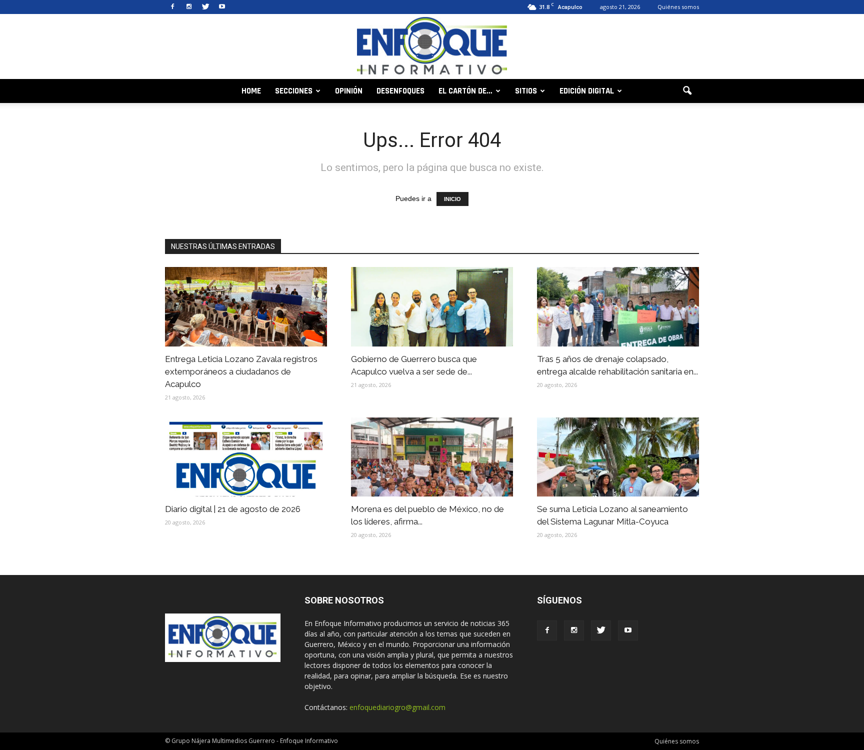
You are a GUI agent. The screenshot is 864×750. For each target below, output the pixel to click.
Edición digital (587, 91)
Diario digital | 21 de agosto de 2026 (232, 509)
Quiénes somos (678, 6)
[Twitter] (205, 7)
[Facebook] (172, 7)
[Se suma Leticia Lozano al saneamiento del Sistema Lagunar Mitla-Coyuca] (618, 457)
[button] (687, 91)
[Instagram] (189, 7)
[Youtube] (222, 7)
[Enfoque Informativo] (432, 47)
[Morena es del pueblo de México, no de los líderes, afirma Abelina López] (432, 457)
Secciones (293, 91)
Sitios (526, 91)
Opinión (348, 91)
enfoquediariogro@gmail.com (398, 707)
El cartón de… (465, 91)
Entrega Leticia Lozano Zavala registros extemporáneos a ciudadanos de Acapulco (241, 371)
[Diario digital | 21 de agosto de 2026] (246, 457)
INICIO (452, 199)
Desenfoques (400, 91)
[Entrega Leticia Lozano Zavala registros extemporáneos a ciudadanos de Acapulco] (246, 306)
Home (251, 91)
